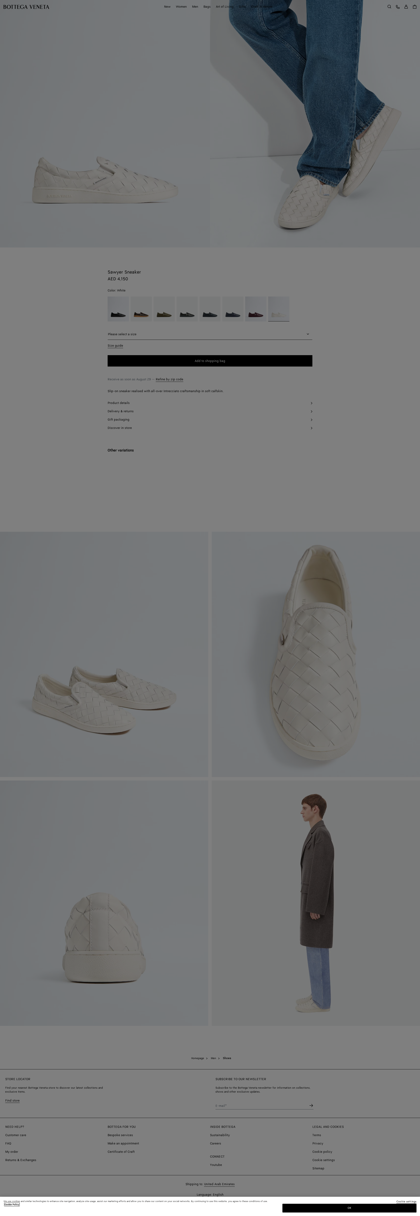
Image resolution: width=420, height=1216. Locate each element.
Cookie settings (406, 1202)
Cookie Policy (12, 1204)
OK (349, 1208)
